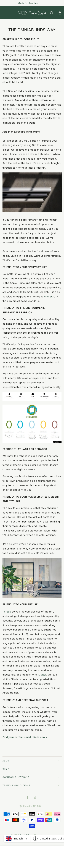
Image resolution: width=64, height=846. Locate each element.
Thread (6, 611)
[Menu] (4, 13)
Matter (48, 296)
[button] (51, 13)
